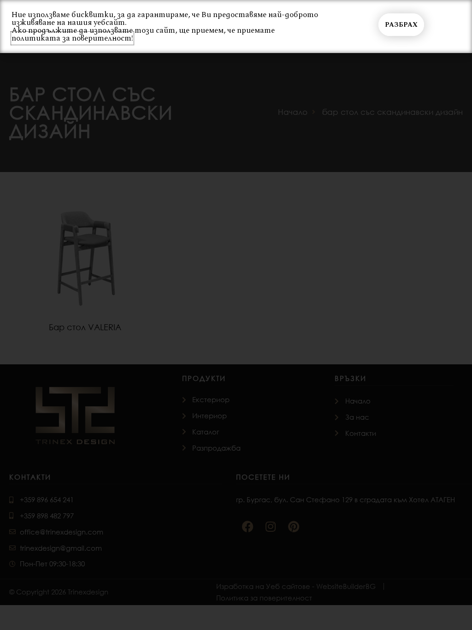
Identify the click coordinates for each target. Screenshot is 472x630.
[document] (236, 315)
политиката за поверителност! (72, 38)
